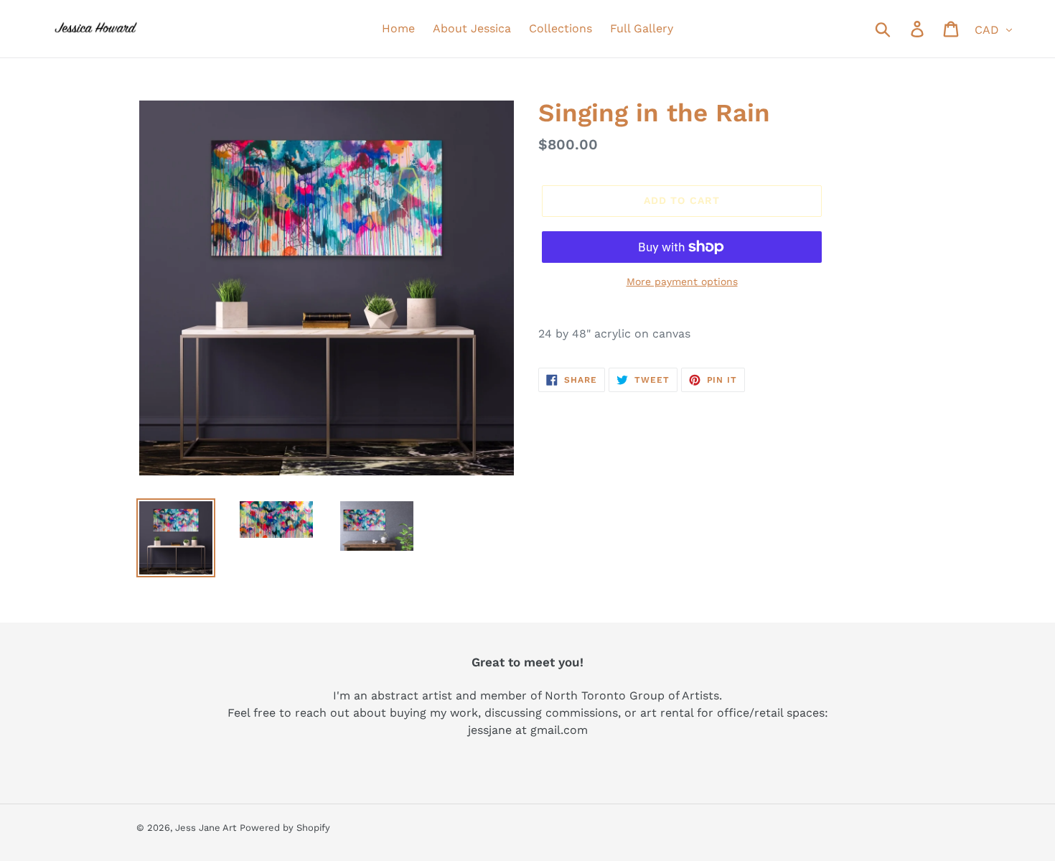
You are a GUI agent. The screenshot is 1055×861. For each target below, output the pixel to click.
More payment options (682, 281)
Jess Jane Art (205, 827)
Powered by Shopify (285, 827)
